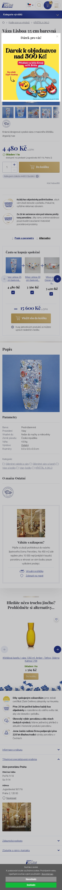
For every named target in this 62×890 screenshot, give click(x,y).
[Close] (57, 36)
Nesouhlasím (31, 879)
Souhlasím (31, 885)
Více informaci (47, 874)
